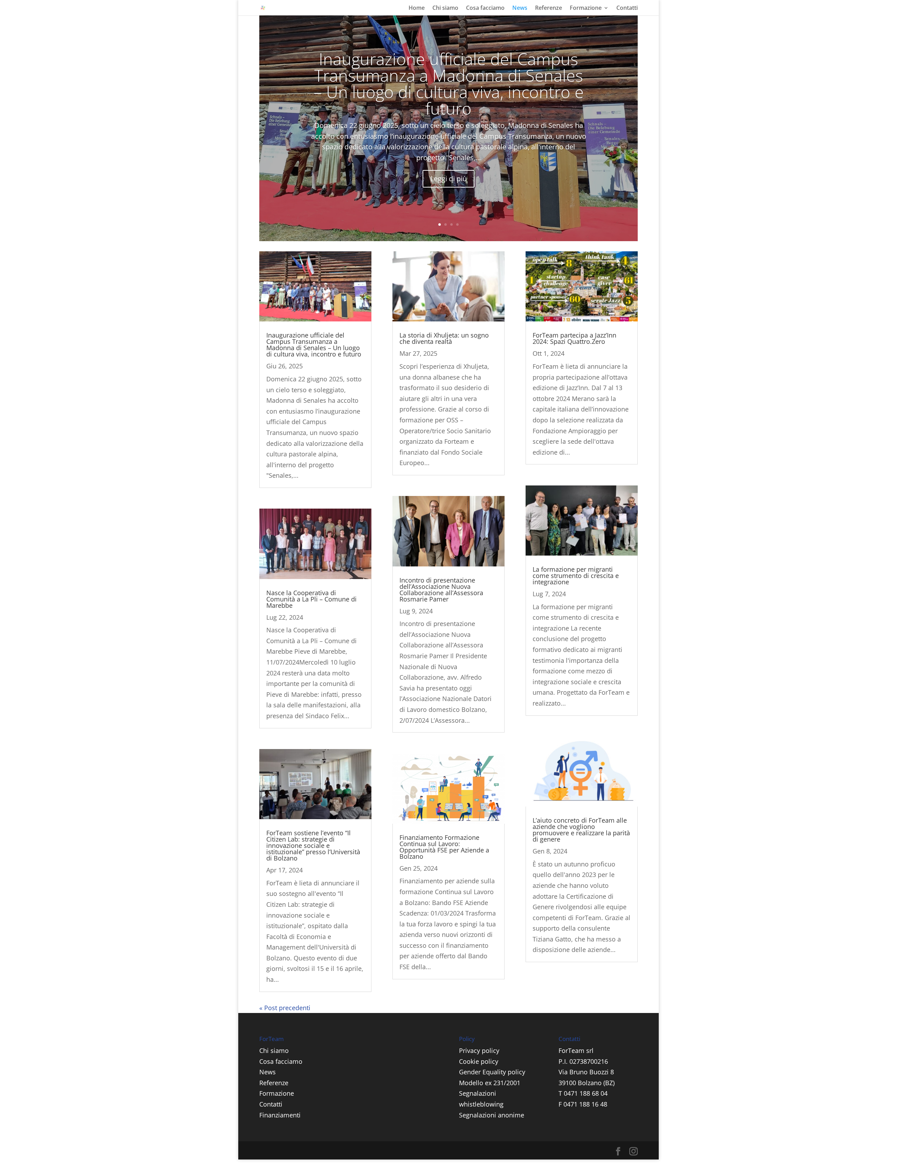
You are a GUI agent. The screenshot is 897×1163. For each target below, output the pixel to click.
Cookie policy (478, 1061)
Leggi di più (448, 178)
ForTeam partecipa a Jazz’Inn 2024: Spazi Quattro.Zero (574, 338)
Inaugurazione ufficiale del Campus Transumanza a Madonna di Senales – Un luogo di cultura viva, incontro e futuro (449, 84)
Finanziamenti (280, 1115)
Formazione (586, 8)
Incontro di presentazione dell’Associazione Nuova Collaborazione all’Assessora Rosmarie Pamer (441, 589)
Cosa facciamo (485, 8)
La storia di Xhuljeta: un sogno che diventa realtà (444, 338)
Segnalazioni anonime (491, 1115)
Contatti (627, 8)
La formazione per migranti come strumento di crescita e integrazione (576, 575)
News (519, 8)
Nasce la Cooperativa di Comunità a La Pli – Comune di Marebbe (311, 599)
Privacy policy (479, 1050)
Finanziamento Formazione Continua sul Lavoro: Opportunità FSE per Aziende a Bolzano (444, 847)
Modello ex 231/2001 (489, 1083)
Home (417, 8)
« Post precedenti (284, 1008)
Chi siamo (445, 8)
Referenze (548, 8)
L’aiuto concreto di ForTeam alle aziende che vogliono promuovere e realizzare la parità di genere (581, 829)
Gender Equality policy (492, 1072)
